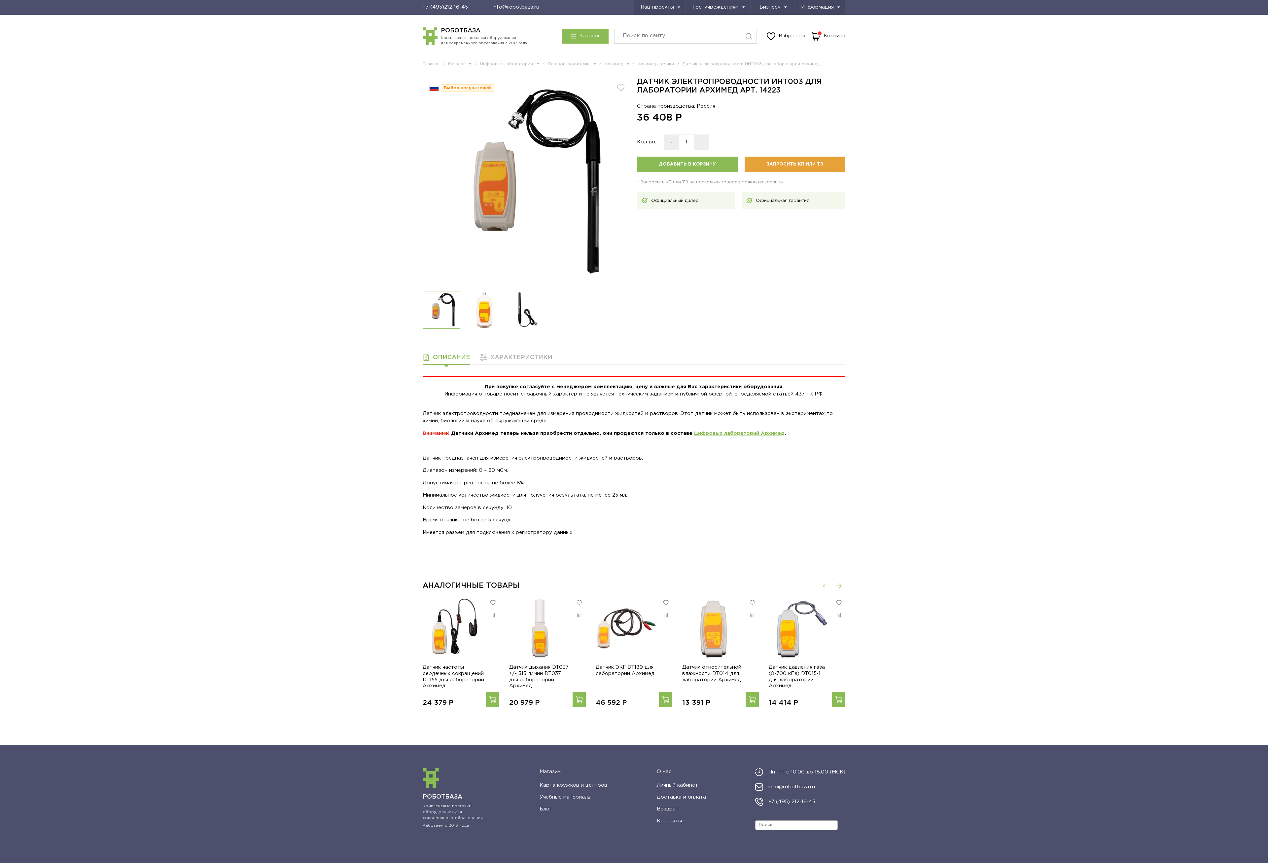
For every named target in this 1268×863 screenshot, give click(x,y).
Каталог (589, 36)
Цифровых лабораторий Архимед (739, 433)
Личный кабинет (677, 785)
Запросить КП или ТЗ (794, 164)
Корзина (834, 36)
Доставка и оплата (681, 797)
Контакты (669, 821)
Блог (546, 809)
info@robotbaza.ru (516, 7)
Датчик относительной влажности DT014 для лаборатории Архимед (711, 673)
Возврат (668, 809)
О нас (664, 771)
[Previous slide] (432, 181)
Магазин (550, 771)
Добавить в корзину (687, 164)
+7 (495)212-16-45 (445, 7)
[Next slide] (621, 181)
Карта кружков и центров (573, 785)
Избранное (793, 36)
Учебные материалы (565, 797)
